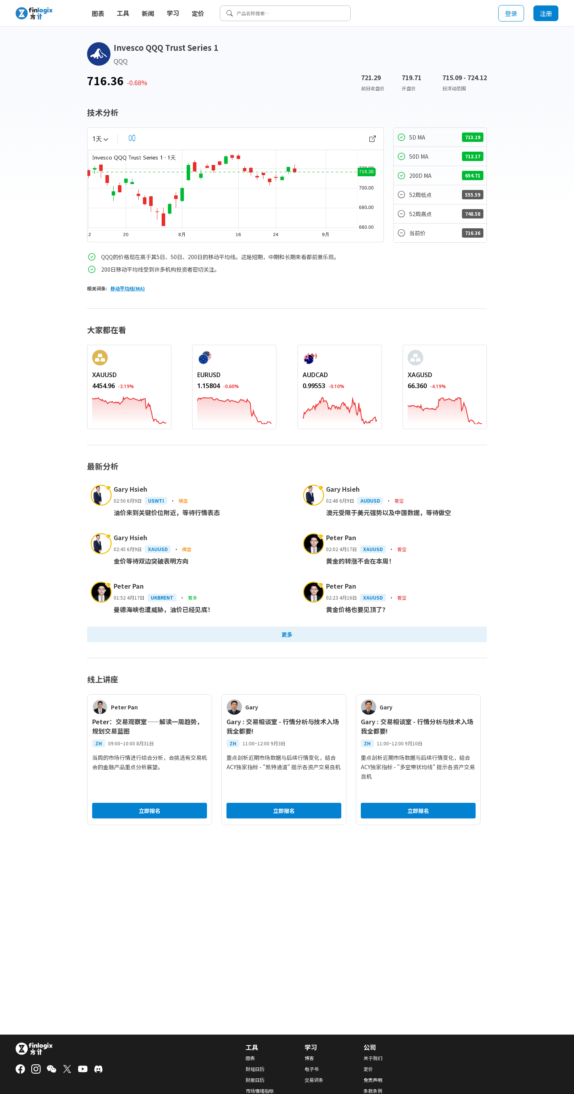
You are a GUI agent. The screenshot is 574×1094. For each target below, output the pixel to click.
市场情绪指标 (260, 1091)
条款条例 (373, 1091)
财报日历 (255, 1080)
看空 (399, 500)
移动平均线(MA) (128, 288)
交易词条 (314, 1080)
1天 (97, 138)
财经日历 (255, 1069)
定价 (198, 13)
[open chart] (372, 138)
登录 (511, 13)
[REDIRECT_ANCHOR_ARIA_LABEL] (129, 409)
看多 (192, 597)
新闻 (148, 13)
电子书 (312, 1069)
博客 (309, 1058)
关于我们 (373, 1058)
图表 (98, 13)
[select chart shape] (132, 138)
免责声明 (373, 1080)
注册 (546, 13)
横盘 (183, 500)
